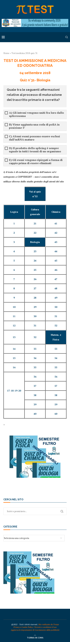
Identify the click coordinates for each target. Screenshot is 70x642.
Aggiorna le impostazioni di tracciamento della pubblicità (35, 630)
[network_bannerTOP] (35, 20)
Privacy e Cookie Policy (23, 627)
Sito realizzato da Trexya (48, 624)
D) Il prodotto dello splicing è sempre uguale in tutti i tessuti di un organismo (35, 150)
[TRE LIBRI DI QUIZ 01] (35, 437)
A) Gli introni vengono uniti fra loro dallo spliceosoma (36, 114)
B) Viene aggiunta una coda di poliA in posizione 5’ (34, 126)
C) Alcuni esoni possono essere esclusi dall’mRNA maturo (34, 138)
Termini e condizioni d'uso (45, 627)
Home (6, 53)
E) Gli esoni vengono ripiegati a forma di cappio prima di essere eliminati (36, 161)
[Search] (66, 37)
